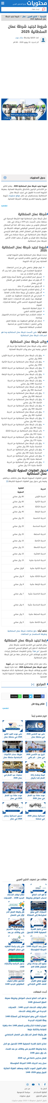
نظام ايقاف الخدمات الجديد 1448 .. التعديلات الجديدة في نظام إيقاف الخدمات (27, 1009)
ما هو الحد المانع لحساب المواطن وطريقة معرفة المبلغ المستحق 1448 (25, 1000)
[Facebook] (45, 1085)
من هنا (36, 651)
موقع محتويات (14, 195)
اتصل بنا (44, 1088)
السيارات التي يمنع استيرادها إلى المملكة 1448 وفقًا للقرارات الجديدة (25, 1018)
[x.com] (39, 1085)
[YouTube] (33, 1085)
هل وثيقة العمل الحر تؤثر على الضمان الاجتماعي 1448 (25, 1036)
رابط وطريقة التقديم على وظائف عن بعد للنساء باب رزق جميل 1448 (26, 1051)
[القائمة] (2, 3)
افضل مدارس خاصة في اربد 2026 (32, 1058)
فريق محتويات (25, 1096)
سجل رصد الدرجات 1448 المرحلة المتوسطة (28, 1063)
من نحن (27, 1088)
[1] (7, 481)
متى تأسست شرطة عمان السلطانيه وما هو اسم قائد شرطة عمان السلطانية (24, 333)
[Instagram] (27, 1085)
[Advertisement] (24, 72)
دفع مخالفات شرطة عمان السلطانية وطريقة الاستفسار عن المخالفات (27, 632)
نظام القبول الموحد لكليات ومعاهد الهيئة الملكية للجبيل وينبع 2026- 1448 (25, 1070)
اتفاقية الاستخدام (40, 1092)
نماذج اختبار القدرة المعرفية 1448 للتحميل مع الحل (24, 1044)
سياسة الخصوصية (23, 1092)
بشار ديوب (19, 37)
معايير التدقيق (41, 1096)
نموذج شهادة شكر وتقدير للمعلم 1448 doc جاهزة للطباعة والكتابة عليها (24, 1027)
